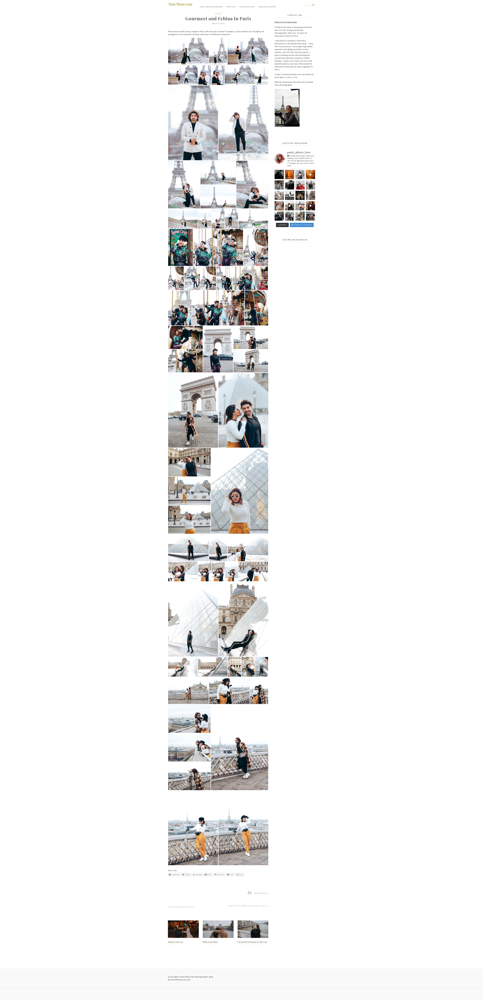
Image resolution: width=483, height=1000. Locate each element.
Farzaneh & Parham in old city (252, 942)
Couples (218, 13)
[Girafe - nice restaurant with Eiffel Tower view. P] (310, 205)
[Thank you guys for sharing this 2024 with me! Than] (300, 174)
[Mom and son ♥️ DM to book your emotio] (279, 216)
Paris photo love (260, 893)
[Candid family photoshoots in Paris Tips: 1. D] (279, 205)
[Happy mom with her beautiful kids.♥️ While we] (289, 216)
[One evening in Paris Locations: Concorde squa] (310, 184)
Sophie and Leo (175, 942)
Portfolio (231, 7)
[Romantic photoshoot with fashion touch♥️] (279, 174)
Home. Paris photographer (211, 7)
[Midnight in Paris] (300, 195)
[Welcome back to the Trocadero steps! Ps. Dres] (300, 205)
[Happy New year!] (289, 174)
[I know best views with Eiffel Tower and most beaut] (310, 195)
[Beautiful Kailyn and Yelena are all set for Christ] (300, 184)
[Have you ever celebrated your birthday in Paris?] (279, 195)
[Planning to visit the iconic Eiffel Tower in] (310, 174)
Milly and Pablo (210, 942)
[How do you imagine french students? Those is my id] (300, 216)
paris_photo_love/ (290, 77)
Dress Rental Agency (267, 7)
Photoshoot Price (247, 7)
